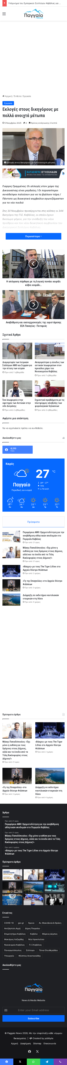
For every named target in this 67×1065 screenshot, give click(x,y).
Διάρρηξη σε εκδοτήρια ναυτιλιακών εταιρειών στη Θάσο (48, 790)
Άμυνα (31, 923)
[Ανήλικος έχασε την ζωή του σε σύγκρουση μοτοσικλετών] (55, 887)
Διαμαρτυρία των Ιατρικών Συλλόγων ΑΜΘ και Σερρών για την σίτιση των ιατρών (17, 365)
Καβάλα (34, 934)
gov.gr (21, 923)
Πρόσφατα (33, 521)
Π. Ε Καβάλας (35, 945)
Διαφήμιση (25, 1043)
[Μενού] (4, 15)
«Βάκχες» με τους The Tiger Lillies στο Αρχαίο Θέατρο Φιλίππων (48, 745)
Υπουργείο (9, 956)
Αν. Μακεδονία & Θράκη (50, 923)
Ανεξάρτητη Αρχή (12, 928)
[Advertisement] (33, 57)
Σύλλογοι (30, 950)
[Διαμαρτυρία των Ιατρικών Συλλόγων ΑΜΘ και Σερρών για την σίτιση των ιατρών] (17, 351)
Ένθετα (17, 96)
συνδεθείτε (37, 428)
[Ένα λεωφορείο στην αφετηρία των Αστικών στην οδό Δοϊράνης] (17, 388)
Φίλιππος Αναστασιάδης (30, 956)
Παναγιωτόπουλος (12, 950)
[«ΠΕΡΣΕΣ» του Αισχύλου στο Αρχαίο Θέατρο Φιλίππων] (55, 899)
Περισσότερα (32, 236)
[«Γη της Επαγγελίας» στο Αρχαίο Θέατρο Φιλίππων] (11, 585)
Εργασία (27, 96)
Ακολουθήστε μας (11, 965)
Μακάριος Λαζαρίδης (14, 939)
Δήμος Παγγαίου (32, 928)
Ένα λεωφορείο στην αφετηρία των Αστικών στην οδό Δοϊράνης (16, 403)
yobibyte (49, 1038)
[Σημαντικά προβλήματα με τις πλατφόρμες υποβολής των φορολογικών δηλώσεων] (50, 388)
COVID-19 (8, 923)
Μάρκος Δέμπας (49, 934)
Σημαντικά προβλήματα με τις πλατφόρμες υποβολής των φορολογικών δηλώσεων (49, 403)
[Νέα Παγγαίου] (33, 14)
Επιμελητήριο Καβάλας (15, 934)
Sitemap (37, 1043)
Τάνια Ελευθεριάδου (48, 950)
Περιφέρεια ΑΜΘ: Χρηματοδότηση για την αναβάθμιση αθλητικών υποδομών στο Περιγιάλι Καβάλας (43, 535)
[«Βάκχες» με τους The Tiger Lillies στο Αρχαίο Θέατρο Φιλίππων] (11, 571)
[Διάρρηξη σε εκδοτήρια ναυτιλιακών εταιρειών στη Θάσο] (11, 600)
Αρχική (8, 96)
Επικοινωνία (50, 1043)
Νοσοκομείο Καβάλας (14, 945)
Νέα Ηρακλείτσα (36, 939)
